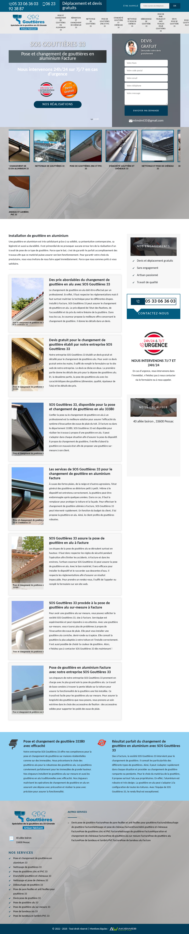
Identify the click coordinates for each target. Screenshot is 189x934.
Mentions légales (98, 929)
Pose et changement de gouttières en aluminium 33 (60, 23)
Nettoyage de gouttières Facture (135, 831)
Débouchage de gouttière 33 (146, 22)
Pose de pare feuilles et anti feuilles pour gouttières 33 (161, 22)
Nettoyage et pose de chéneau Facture (113, 827)
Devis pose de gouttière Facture (87, 822)
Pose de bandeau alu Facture (136, 840)
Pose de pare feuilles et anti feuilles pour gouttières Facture (134, 822)
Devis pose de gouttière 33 (174, 22)
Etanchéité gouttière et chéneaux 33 (118, 23)
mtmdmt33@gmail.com (148, 120)
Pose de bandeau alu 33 (25, 911)
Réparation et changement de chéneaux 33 (76, 23)
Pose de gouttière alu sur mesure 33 (31, 907)
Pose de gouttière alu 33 (25, 902)
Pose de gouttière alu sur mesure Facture (128, 836)
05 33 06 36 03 (25, 4)
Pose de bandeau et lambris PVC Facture (100, 840)
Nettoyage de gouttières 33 (90, 22)
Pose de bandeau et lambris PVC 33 (31, 916)
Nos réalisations (57, 104)
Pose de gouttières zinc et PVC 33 (104, 22)
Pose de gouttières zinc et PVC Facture (99, 831)
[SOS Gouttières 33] (28, 23)
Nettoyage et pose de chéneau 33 (132, 22)
